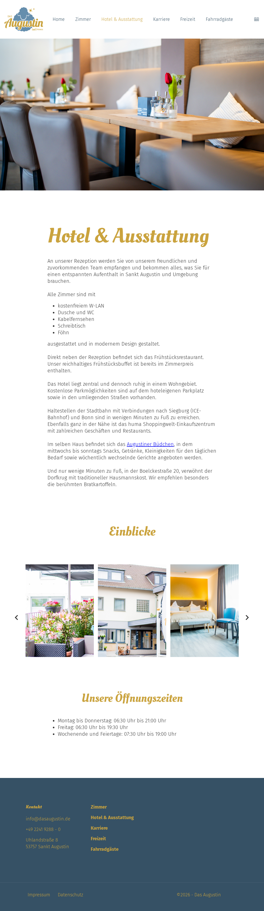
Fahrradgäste (219, 19)
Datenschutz (70, 895)
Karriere (161, 19)
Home (59, 19)
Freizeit (187, 19)
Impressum (39, 895)
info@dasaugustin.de (48, 819)
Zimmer (83, 19)
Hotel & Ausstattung (122, 19)
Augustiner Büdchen (150, 444)
